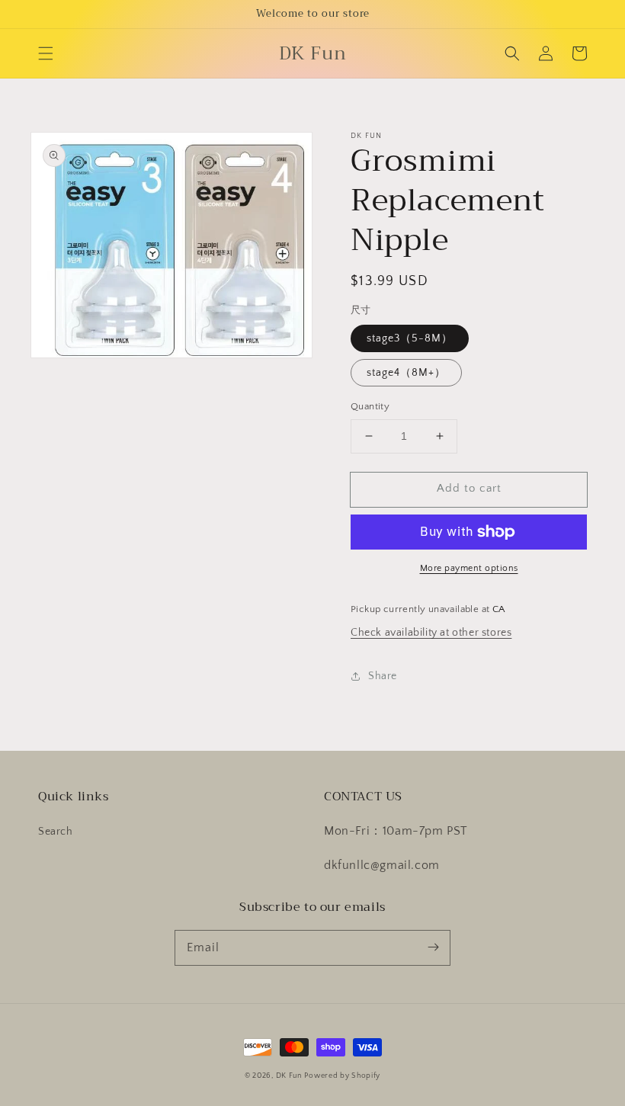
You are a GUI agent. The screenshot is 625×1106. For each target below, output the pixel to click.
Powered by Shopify (342, 1076)
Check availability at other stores (431, 633)
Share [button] (382, 676)
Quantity (370, 406)
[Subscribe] (433, 947)
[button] (45, 53)
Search (55, 831)
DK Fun (289, 1076)
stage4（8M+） (406, 373)
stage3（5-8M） (410, 338)
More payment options (469, 568)
